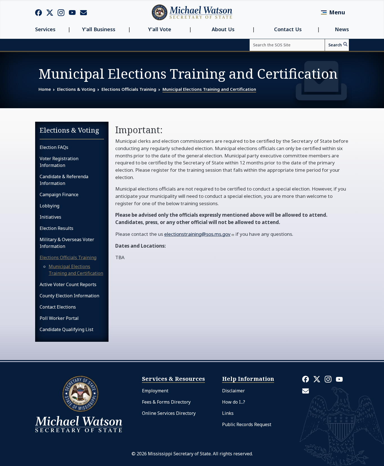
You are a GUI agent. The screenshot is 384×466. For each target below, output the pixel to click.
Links (228, 413)
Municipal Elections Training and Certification (209, 89)
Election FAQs (54, 147)
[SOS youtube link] (72, 12)
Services (45, 29)
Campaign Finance (59, 194)
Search (335, 44)
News (342, 29)
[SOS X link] (49, 12)
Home (45, 89)
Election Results (56, 228)
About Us (223, 29)
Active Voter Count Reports (68, 284)
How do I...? (233, 402)
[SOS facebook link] (38, 12)
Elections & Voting (76, 89)
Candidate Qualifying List (66, 329)
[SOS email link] (83, 12)
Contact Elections (58, 307)
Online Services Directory (169, 413)
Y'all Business (98, 29)
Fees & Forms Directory (166, 402)
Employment (155, 391)
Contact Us (288, 29)
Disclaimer (233, 391)
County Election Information (69, 296)
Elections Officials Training (128, 89)
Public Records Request (246, 424)
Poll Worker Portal (59, 318)
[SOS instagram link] (61, 12)
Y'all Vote (159, 29)
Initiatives (50, 217)
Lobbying (49, 206)
